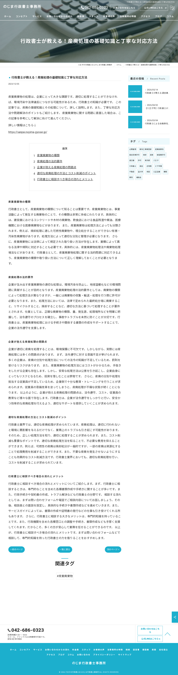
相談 (148, 172)
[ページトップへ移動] (167, 634)
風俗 (141, 166)
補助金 (138, 177)
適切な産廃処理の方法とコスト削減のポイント (66, 173)
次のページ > (113, 549)
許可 (139, 160)
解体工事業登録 (145, 149)
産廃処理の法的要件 (49, 161)
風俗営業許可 (134, 155)
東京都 (147, 160)
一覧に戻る (65, 549)
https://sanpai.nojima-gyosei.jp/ (27, 132)
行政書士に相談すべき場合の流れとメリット (65, 179)
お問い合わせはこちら (124, 8)
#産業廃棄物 (65, 576)
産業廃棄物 (159, 149)
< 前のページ (16, 549)
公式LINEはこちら (153, 8)
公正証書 (156, 172)
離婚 (165, 172)
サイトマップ (125, 655)
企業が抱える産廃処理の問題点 (56, 167)
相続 (144, 155)
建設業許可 (161, 155)
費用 (131, 177)
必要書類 (132, 149)
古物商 (149, 166)
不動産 (131, 172)
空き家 (140, 172)
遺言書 (131, 160)
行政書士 (132, 166)
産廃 (151, 155)
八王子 (156, 160)
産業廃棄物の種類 (48, 155)
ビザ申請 (158, 166)
